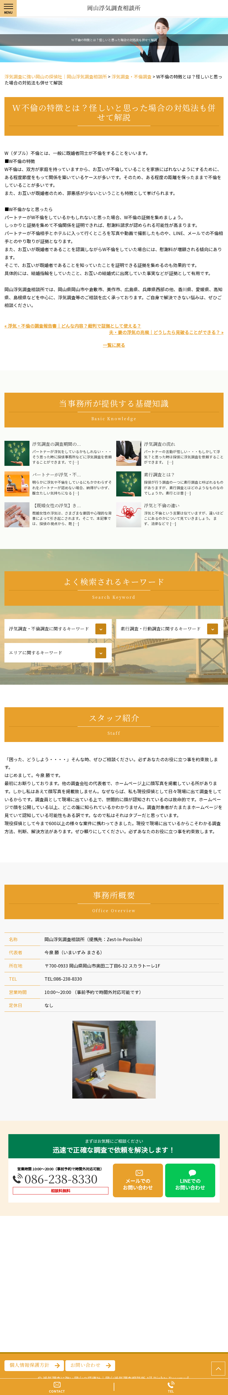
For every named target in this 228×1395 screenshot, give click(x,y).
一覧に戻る (114, 345)
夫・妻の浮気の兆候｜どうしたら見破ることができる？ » (166, 332)
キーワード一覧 (131, 646)
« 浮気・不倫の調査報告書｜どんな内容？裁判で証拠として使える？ (72, 325)
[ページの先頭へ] (218, 1368)
